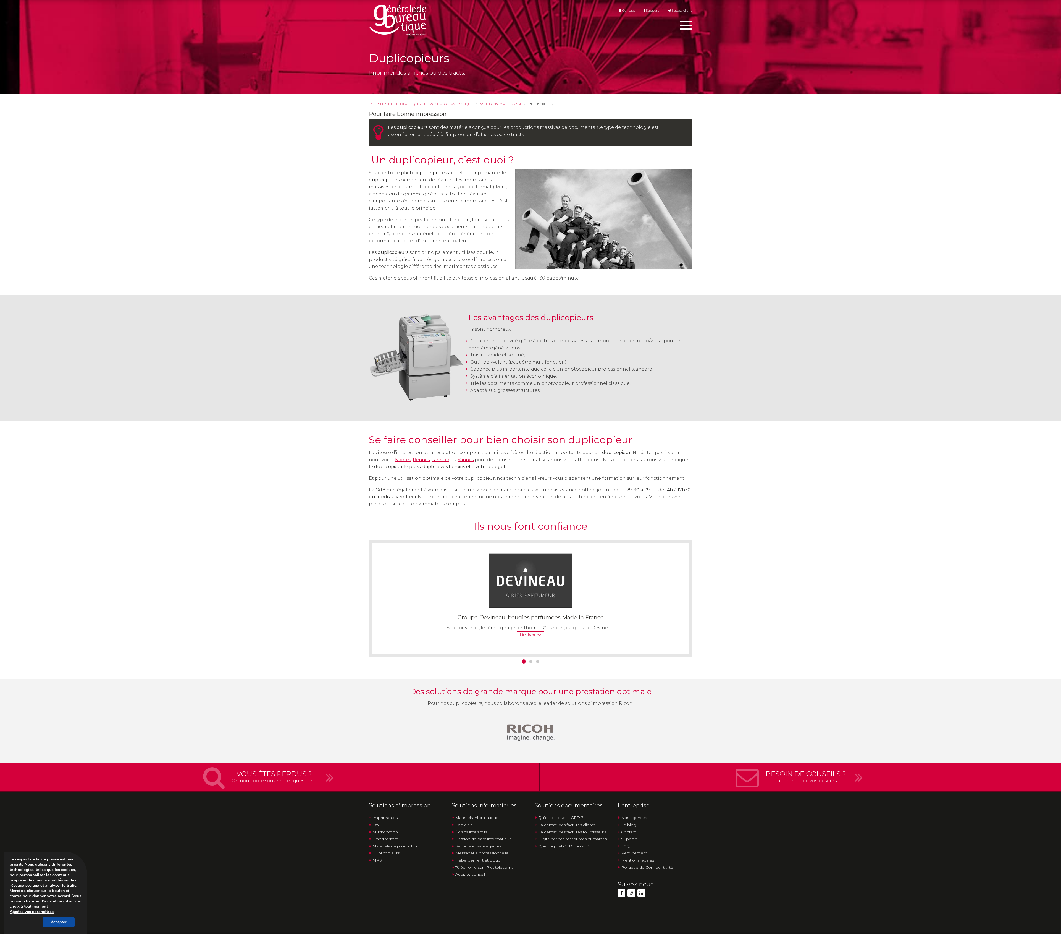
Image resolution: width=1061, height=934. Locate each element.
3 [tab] (537, 661)
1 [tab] (524, 661)
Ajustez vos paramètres (32, 911)
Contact (628, 10)
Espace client (681, 10)
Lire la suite (531, 635)
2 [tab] (531, 661)
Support (652, 10)
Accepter (58, 922)
